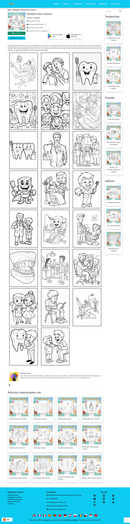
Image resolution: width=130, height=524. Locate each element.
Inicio (9, 10)
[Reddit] (104, 499)
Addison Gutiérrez (72, 520)
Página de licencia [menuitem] (14, 501)
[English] (34, 515)
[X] (104, 495)
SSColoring (46, 520)
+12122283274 (53, 499)
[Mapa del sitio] (113, 502)
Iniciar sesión (115, 4)
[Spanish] (49, 515)
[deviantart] (9, 385)
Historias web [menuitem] (90, 4)
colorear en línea (17, 38)
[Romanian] (80, 515)
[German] (65, 515)
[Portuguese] (55, 515)
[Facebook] (94, 495)
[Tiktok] (94, 502)
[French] (39, 515)
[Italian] (44, 515)
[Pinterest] (113, 499)
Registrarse (103, 4)
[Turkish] (60, 515)
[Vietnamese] (96, 515)
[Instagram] (113, 495)
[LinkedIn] (104, 502)
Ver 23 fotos (17, 33)
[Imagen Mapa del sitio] (94, 505)
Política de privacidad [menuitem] (15, 499)
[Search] (120, 11)
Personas (16, 10)
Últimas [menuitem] (56, 4)
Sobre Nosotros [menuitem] (13, 495)
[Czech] (85, 515)
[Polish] (75, 515)
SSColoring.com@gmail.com (58, 506)
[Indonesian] (90, 515)
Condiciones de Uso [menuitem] (14, 497)
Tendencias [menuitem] (77, 4)
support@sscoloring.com (57, 509)
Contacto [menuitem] (11, 503)
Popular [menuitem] (65, 4)
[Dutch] (70, 515)
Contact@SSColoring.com (57, 502)
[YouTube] (94, 499)
